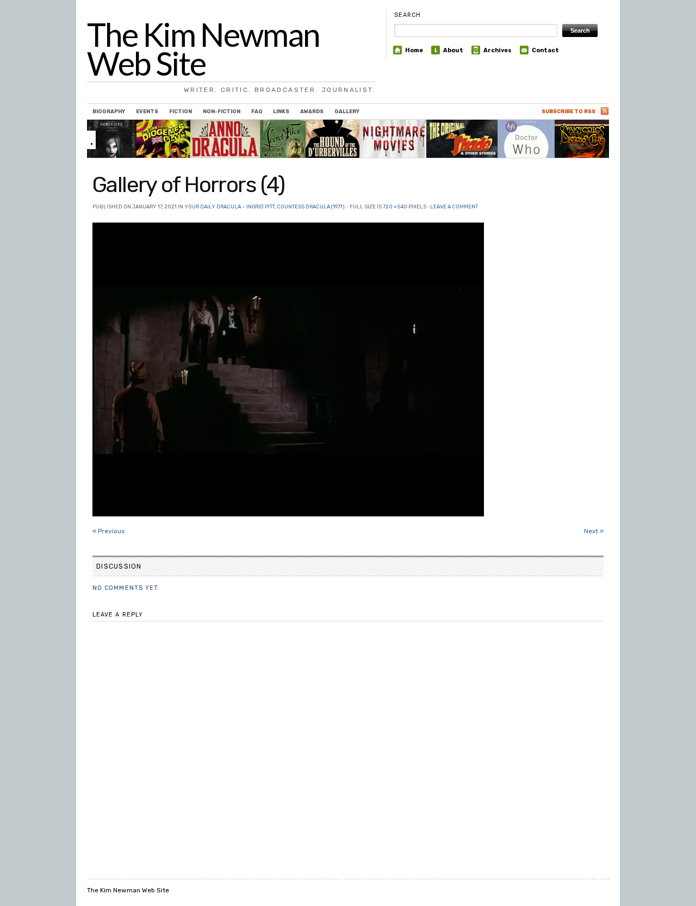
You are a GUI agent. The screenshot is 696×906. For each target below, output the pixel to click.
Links (281, 111)
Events (147, 111)
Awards (312, 111)
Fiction (180, 111)
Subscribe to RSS (568, 111)
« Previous (108, 531)
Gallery (346, 111)
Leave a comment (454, 206)
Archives (497, 50)
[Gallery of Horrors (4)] (348, 369)
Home (414, 50)
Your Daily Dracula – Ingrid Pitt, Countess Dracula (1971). (265, 206)
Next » (594, 531)
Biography (108, 111)
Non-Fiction (221, 111)
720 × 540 (395, 206)
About (453, 50)
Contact (545, 50)
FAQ (256, 111)
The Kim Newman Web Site (203, 49)
